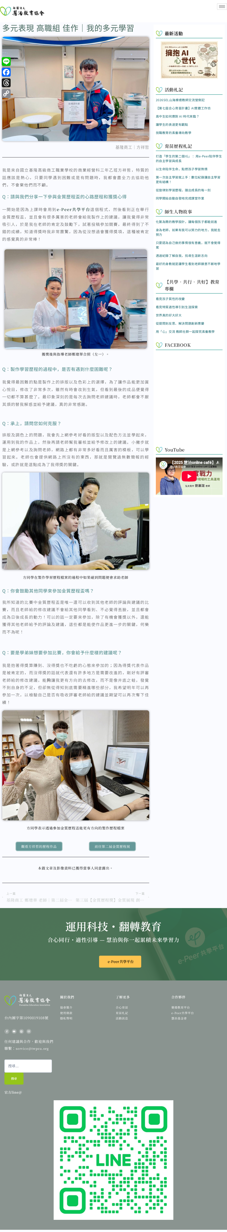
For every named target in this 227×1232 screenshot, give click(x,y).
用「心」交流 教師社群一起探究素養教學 (185, 331)
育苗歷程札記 (178, 146)
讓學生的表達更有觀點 (172, 124)
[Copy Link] (6, 93)
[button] (183, 75)
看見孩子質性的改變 (170, 298)
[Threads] (6, 82)
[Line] (21, 1031)
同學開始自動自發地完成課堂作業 (180, 198)
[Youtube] (14, 1031)
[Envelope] (28, 1031)
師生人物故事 (178, 211)
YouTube (175, 449)
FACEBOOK (178, 345)
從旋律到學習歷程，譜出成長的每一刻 (183, 190)
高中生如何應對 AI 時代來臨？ (178, 116)
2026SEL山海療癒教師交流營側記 (180, 100)
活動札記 (174, 89)
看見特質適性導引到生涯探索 (177, 307)
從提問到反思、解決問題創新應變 (180, 323)
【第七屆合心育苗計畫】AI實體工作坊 (183, 108)
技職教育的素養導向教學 (174, 132)
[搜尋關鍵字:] (28, 1065)
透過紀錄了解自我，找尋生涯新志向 (182, 255)
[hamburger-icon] (222, 6)
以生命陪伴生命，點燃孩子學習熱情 (182, 169)
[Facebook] (6, 72)
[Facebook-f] (6, 1031)
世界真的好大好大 (169, 315)
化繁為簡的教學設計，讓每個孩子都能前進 (186, 221)
